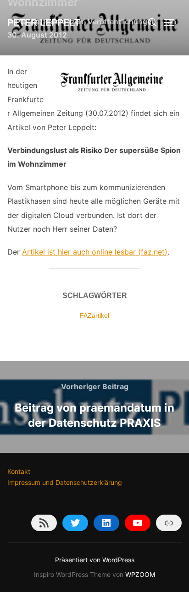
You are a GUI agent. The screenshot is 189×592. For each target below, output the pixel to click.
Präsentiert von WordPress (94, 560)
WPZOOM (140, 574)
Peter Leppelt (43, 22)
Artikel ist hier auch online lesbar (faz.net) (94, 251)
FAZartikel (94, 315)
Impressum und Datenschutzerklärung (64, 482)
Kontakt (18, 471)
